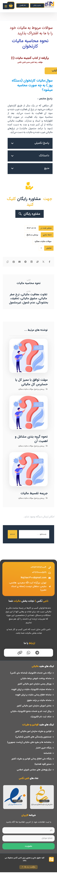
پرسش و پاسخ (32, 234)
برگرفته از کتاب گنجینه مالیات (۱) (30, 58)
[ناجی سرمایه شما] (49, 4)
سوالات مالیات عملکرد (43, 241)
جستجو (12, 534)
